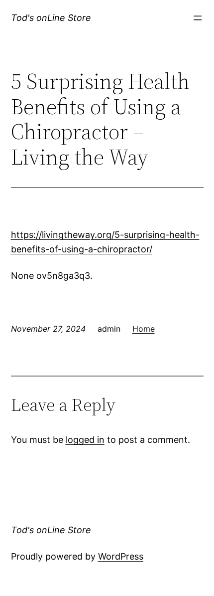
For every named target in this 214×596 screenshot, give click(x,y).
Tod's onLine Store (51, 17)
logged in (85, 439)
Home (143, 329)
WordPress (120, 556)
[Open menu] (198, 18)
